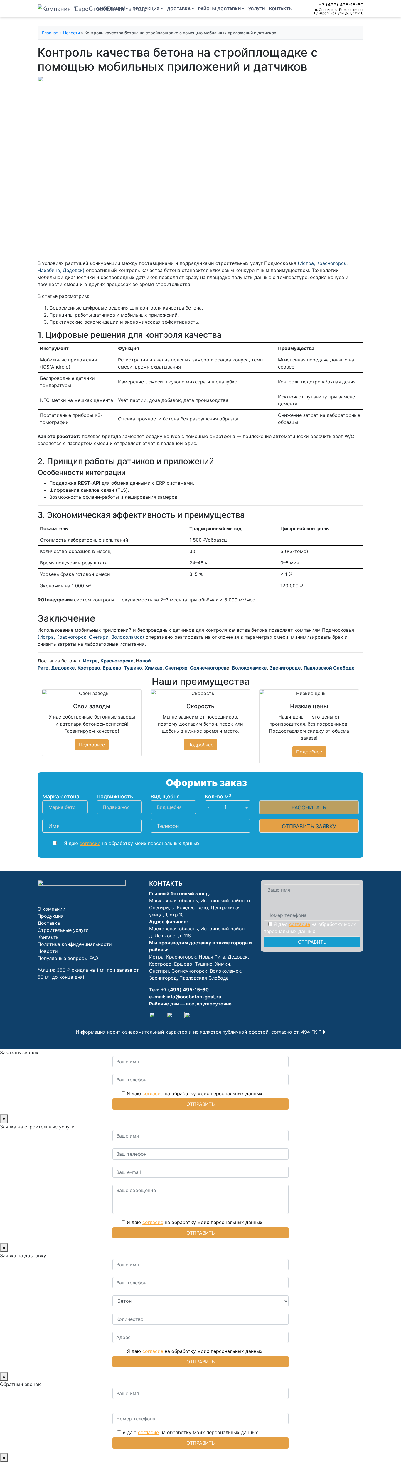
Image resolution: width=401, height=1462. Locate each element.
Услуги (256, 8)
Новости (71, 32)
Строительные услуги (63, 930)
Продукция (145, 8)
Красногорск (181, 957)
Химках (153, 668)
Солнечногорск (208, 668)
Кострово (88, 668)
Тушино (133, 668)
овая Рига (213, 957)
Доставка (179, 8)
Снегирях (176, 668)
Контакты (281, 8)
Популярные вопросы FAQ (68, 958)
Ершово (112, 668)
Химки (222, 964)
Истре (90, 661)
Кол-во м (218, 796)
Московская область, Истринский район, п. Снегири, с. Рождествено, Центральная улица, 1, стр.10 (200, 907)
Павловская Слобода (204, 978)
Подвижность (115, 796)
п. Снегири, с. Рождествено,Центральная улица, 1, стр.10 (338, 11)
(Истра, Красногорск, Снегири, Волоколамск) (92, 637)
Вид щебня (165, 796)
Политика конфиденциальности (75, 944)
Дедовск (238, 957)
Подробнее (92, 745)
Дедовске (63, 668)
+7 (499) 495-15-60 (341, 5)
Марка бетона (60, 796)
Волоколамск (225, 971)
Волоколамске (249, 668)
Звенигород (163, 978)
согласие (90, 843)
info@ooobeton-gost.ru (193, 997)
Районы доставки (219, 8)
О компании (110, 8)
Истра (156, 957)
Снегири (159, 971)
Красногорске (117, 661)
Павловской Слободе (329, 668)
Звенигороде (285, 668)
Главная (50, 32)
